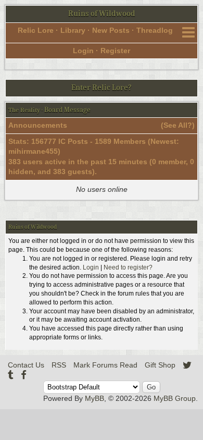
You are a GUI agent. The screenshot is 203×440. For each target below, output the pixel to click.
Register (115, 50)
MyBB (94, 398)
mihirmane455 (33, 151)
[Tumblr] (11, 375)
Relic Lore (36, 30)
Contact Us (26, 365)
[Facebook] (24, 375)
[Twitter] (187, 365)
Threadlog (154, 30)
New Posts (111, 30)
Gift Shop (160, 365)
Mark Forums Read (105, 365)
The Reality (24, 110)
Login (83, 50)
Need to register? (128, 267)
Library (72, 30)
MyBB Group (175, 398)
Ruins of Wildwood (101, 13)
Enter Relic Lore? (101, 87)
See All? (177, 125)
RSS (59, 365)
